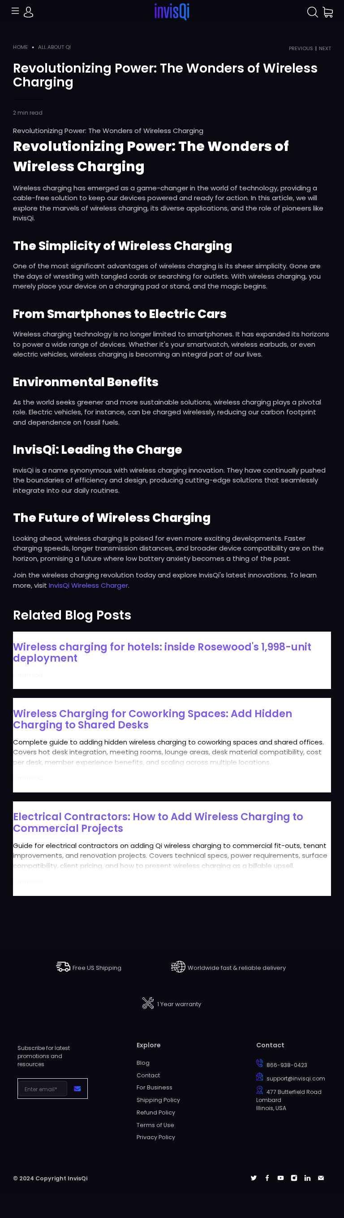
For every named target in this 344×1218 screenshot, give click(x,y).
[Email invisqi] (321, 1179)
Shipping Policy (158, 1100)
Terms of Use (155, 1125)
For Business (154, 1087)
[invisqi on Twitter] (253, 1179)
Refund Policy (156, 1112)
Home (20, 47)
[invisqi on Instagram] (294, 1179)
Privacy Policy (156, 1137)
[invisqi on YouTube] (280, 1179)
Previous (301, 48)
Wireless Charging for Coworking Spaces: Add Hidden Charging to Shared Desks (152, 719)
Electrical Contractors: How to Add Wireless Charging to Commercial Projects (158, 822)
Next (325, 48)
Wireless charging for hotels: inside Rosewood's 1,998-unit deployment (162, 652)
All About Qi (54, 47)
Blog (143, 1063)
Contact (148, 1075)
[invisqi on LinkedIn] (307, 1179)
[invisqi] (172, 12)
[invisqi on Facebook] (267, 1179)
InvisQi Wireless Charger (88, 585)
